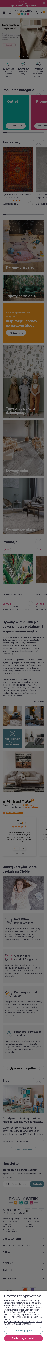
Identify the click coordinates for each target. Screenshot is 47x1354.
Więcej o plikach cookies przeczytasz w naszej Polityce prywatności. (23, 1322)
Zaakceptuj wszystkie (23, 1338)
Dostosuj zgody (23, 1330)
